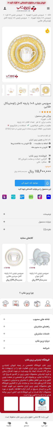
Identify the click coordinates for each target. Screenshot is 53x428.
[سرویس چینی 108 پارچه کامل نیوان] (39, 257)
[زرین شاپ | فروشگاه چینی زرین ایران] (26, 9)
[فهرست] (48, 8)
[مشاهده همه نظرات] (27, 112)
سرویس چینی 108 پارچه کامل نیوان (39, 275)
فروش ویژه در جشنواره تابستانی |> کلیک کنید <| (27, 3)
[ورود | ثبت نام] (4, 8)
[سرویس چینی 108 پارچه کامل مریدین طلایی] (14, 257)
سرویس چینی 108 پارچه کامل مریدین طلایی (13, 275)
